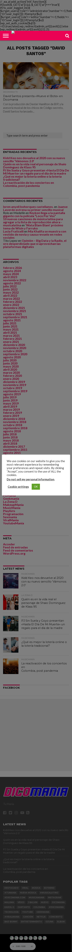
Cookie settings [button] (18, 486)
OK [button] (36, 486)
